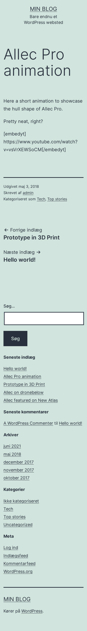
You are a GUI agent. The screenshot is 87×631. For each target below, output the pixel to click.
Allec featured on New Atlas (30, 400)
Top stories (57, 199)
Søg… (9, 306)
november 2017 (18, 470)
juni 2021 (12, 446)
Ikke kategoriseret (21, 501)
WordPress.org (17, 571)
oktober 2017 (16, 477)
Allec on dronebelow (23, 392)
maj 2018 (12, 454)
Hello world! (15, 368)
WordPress (31, 611)
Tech (41, 199)
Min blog (43, 9)
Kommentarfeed (19, 563)
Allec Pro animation (22, 376)
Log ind (10, 547)
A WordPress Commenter (28, 423)
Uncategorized (17, 524)
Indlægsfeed (15, 555)
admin (28, 192)
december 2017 (18, 462)
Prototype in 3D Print (24, 384)
